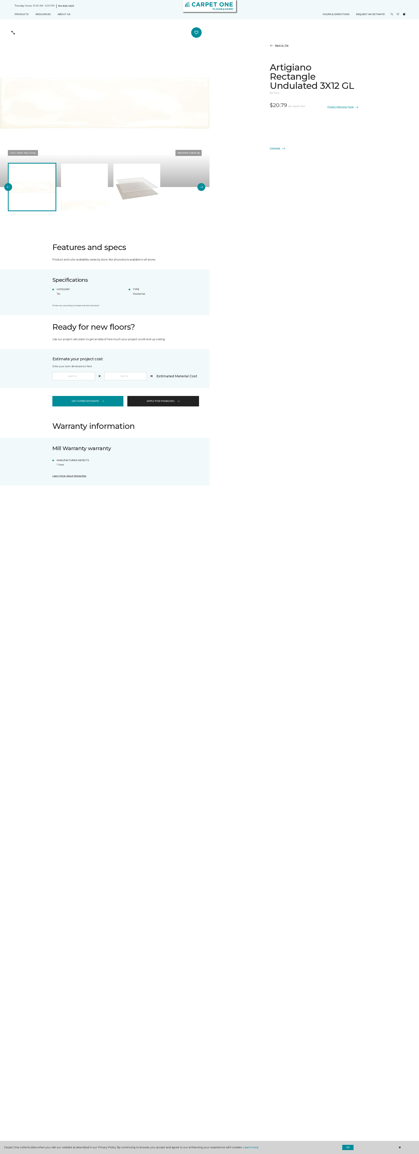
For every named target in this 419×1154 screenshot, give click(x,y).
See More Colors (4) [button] (188, 152)
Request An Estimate (370, 14)
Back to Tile (282, 45)
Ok (348, 1147)
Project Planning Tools (340, 107)
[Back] (8, 187)
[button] (392, 14)
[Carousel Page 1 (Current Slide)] (32, 187)
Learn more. (251, 1147)
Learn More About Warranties (69, 475)
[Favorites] (398, 14)
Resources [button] (43, 14)
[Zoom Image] (13, 32)
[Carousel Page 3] (137, 187)
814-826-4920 (66, 5)
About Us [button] (64, 14)
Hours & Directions (336, 14)
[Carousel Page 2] (84, 187)
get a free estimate (85, 401)
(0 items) (404, 14)
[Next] (201, 187)
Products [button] (22, 14)
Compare (275, 148)
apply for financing (160, 401)
